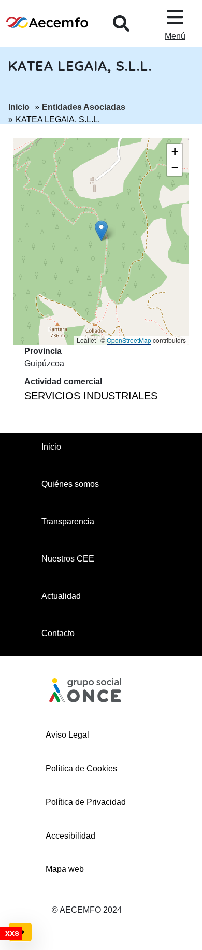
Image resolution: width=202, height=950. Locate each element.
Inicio (19, 106)
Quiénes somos (70, 484)
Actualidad (61, 596)
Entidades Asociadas (83, 106)
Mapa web (65, 869)
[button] (101, 230)
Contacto (58, 633)
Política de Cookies (81, 768)
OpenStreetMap (129, 340)
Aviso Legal (67, 734)
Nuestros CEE (67, 558)
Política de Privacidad (86, 802)
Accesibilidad (70, 835)
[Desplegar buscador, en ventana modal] (121, 23)
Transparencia (67, 521)
